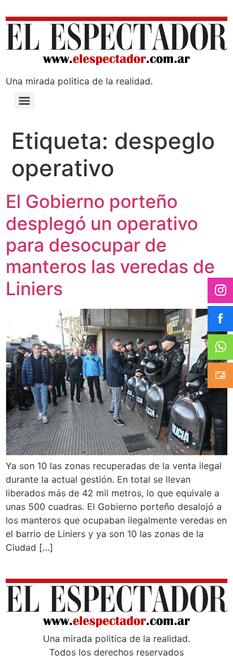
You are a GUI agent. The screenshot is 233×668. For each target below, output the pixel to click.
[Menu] (24, 100)
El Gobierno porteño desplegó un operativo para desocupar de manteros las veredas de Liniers (110, 245)
